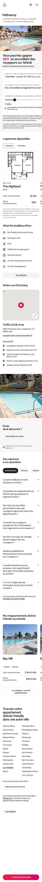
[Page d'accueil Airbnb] (4, 5)
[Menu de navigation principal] (37, 4)
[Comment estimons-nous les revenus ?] (15, 203)
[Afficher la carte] (21, 305)
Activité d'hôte (10, 471)
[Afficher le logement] (20, 654)
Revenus (24, 471)
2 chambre (21, 146)
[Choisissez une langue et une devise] (30, 4)
